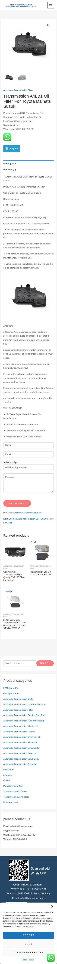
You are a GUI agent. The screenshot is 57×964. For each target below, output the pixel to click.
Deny (28, 944)
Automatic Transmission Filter (18, 710)
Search (45, 663)
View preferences (28, 952)
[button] (52, 906)
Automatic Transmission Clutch (18, 699)
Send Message (17, 503)
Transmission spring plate (16, 797)
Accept (28, 935)
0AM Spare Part (11, 688)
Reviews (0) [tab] (9, 169)
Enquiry (14, 148)
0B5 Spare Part (11, 693)
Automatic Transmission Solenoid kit (21, 748)
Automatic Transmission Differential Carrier (24, 704)
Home (24, 960)
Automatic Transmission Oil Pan (19, 732)
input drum (8, 770)
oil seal (6, 780)
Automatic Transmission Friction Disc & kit (24, 715)
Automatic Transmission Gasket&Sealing (23, 721)
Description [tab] (9, 163)
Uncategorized (10, 802)
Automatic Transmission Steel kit (19, 753)
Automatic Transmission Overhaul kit (21, 737)
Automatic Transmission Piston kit (20, 742)
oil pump (7, 775)
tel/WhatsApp (11, 462)
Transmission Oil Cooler (15, 791)
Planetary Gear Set (12, 786)
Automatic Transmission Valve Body (21, 759)
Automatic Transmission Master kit (20, 726)
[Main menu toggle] (50, 5)
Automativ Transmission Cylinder (19, 764)
